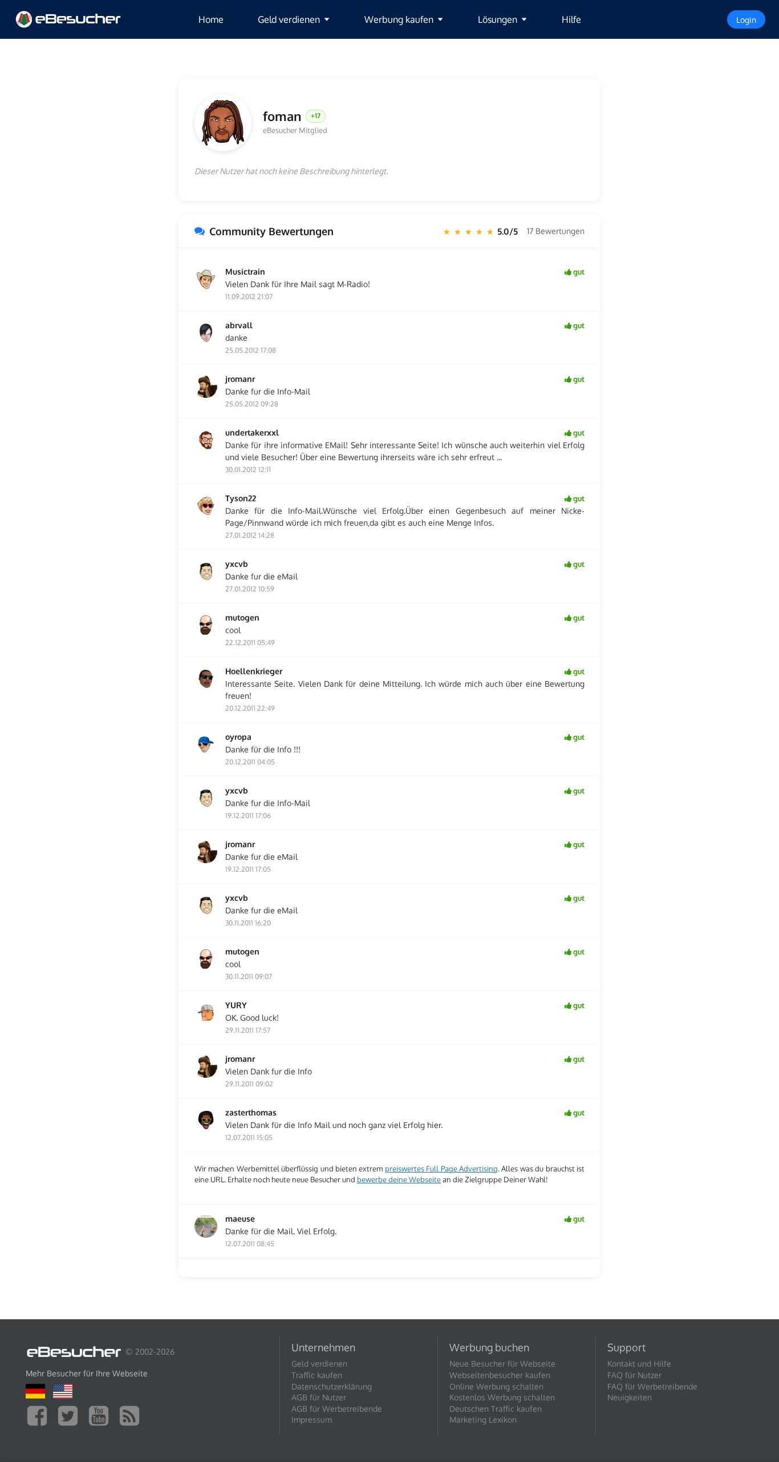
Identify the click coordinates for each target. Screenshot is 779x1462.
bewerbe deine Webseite (399, 1179)
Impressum (311, 1419)
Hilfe (571, 19)
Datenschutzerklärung (331, 1386)
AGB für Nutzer (318, 1397)
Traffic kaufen (316, 1375)
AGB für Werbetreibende (336, 1408)
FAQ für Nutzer (634, 1375)
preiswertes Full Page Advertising (441, 1168)
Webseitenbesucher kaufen (499, 1375)
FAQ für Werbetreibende (652, 1386)
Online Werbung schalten (496, 1386)
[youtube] (101, 1415)
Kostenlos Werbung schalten (502, 1397)
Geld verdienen (319, 1363)
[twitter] (70, 1415)
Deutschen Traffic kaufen (495, 1408)
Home (211, 19)
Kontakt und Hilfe (639, 1363)
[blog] (132, 1415)
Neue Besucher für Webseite (502, 1363)
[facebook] (40, 1415)
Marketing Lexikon (483, 1419)
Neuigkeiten (629, 1397)
